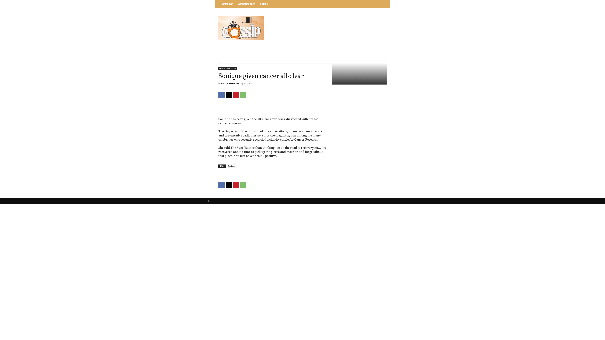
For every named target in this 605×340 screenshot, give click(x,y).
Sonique (231, 166)
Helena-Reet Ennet (230, 83)
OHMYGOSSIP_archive (227, 68)
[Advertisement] (328, 16)
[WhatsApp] (243, 95)
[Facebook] (221, 95)
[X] (229, 95)
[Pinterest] (236, 95)
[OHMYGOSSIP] (241, 28)
